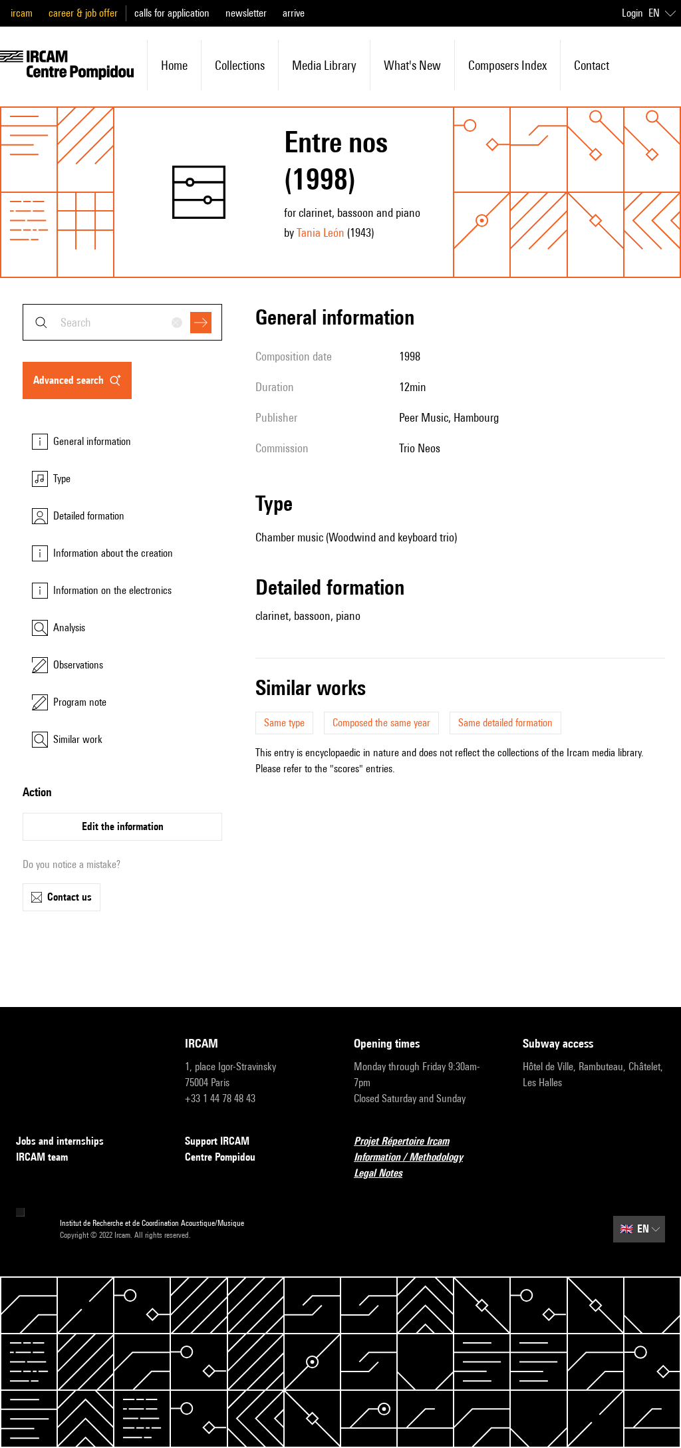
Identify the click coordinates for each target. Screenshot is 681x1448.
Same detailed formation (505, 722)
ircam (22, 13)
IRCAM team (42, 1157)
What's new (412, 65)
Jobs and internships (60, 1141)
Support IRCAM (217, 1141)
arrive (294, 13)
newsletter (246, 13)
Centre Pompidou (220, 1157)
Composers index (507, 65)
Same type (284, 722)
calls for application (171, 13)
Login (632, 13)
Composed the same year (381, 722)
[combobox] (122, 322)
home (174, 65)
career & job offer (83, 13)
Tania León (320, 232)
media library (324, 65)
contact (591, 65)
